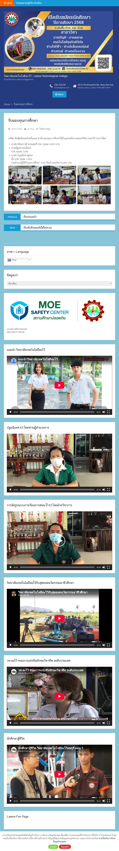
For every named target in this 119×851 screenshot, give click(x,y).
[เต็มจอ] (108, 412)
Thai (13, 260)
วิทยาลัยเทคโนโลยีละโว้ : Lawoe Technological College (35, 76)
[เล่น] (10, 412)
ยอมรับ (53, 846)
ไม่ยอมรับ (65, 846)
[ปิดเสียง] (103, 412)
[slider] (57, 489)
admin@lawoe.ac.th (61, 87)
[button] (59, 463)
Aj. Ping (30, 128)
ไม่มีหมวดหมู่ (44, 128)
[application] (59, 385)
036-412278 (60, 84)
